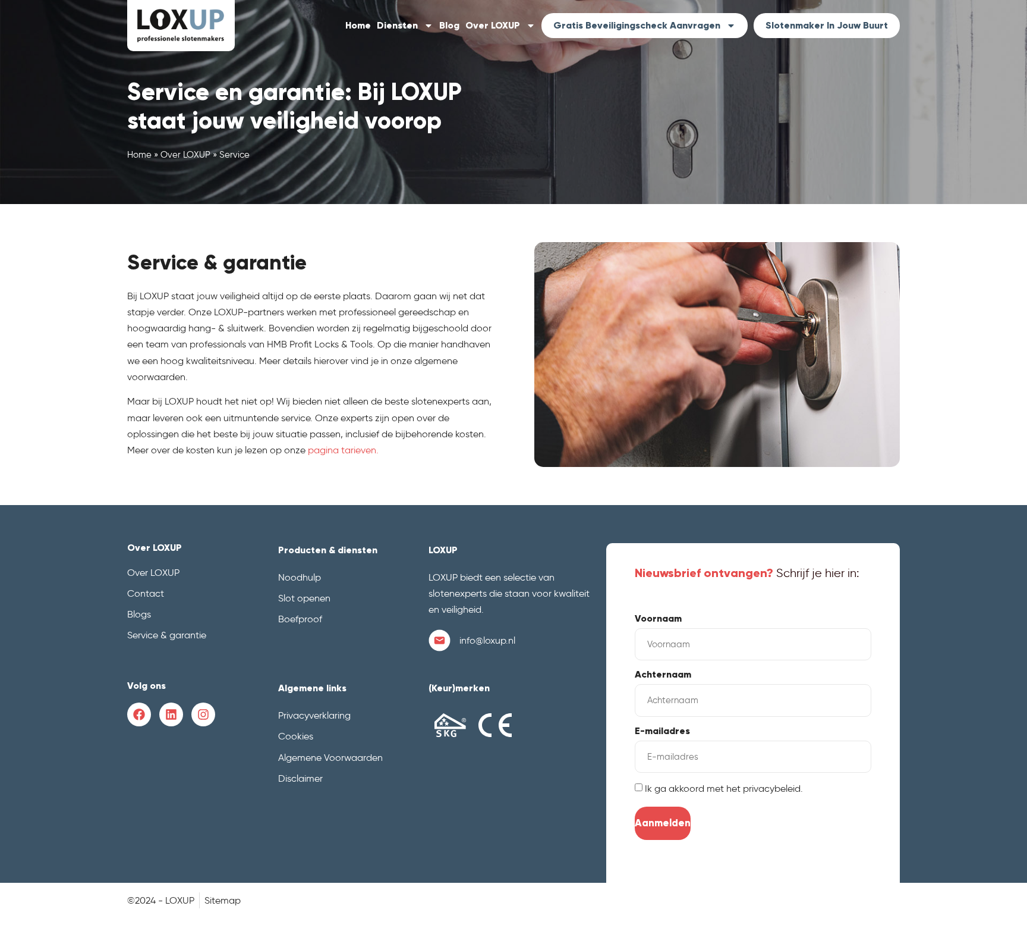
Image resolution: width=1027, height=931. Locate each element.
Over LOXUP (492, 25)
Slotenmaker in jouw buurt (826, 25)
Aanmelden (663, 823)
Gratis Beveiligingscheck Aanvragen (636, 25)
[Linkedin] (171, 714)
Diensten (397, 25)
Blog (449, 25)
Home (358, 25)
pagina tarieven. (343, 450)
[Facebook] (139, 714)
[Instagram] (203, 714)
